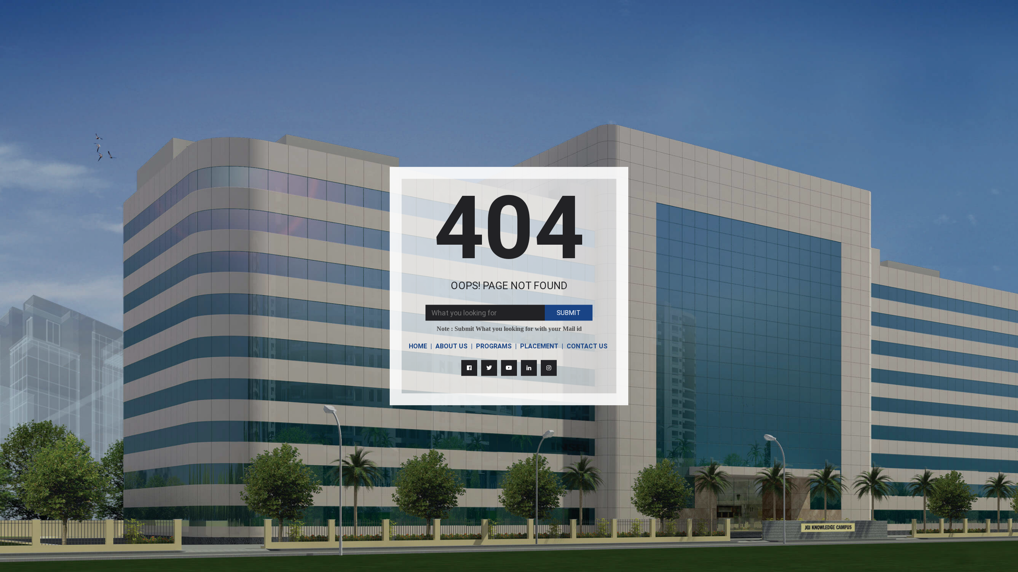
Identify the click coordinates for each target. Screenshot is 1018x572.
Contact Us (587, 346)
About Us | (453, 346)
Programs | (496, 346)
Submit (569, 313)
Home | (420, 346)
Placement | (541, 346)
